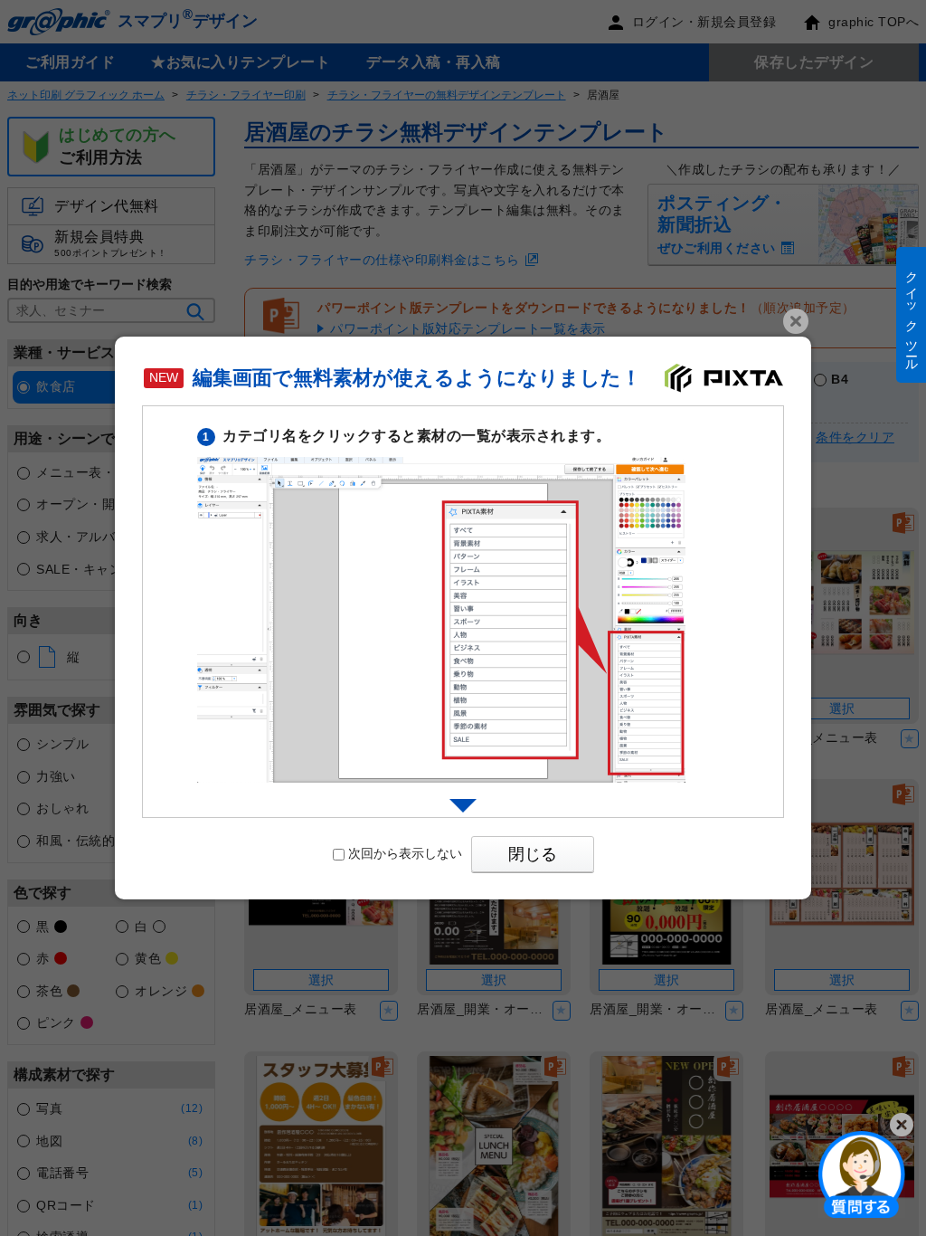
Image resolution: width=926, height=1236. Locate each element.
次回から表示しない (405, 853)
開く (861, 1173)
